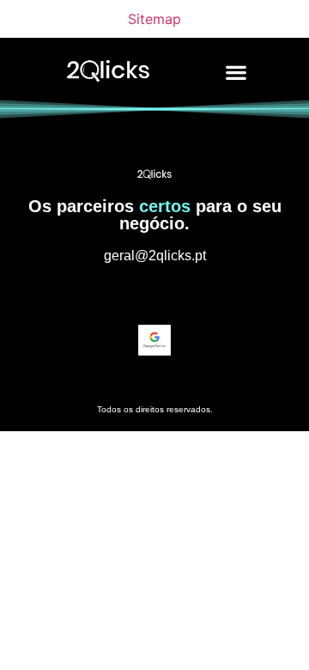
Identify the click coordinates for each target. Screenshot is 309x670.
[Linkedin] (154, 294)
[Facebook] (186, 294)
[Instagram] (122, 294)
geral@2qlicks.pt (155, 255)
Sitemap (154, 18)
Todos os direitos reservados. (155, 409)
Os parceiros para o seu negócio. (155, 215)
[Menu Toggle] (236, 72)
